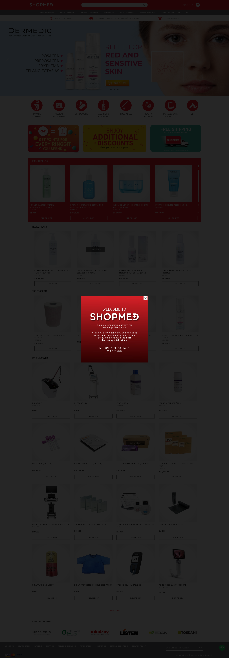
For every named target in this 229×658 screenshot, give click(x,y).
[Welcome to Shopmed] (114, 362)
